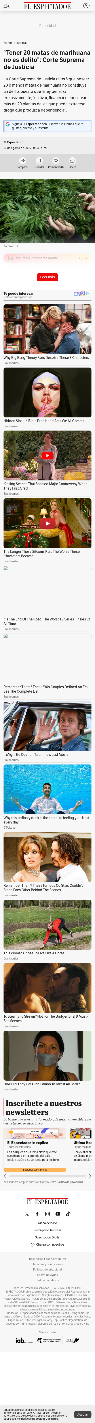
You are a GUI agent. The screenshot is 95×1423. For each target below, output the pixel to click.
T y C (42, 1182)
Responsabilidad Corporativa (47, 1258)
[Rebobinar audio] (73, 290)
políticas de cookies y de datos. (40, 1418)
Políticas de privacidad (47, 1269)
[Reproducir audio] (10, 284)
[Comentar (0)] (55, 161)
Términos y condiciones (48, 1264)
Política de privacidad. (70, 1182)
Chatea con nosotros (50, 1244)
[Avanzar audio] (80, 290)
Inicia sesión (15, 1160)
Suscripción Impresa (47, 1230)
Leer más (47, 277)
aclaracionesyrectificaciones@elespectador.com (47, 1309)
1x (86, 289)
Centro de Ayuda (47, 1275)
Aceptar (82, 1415)
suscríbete (34, 1160)
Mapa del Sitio (47, 1223)
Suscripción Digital (47, 1237)
